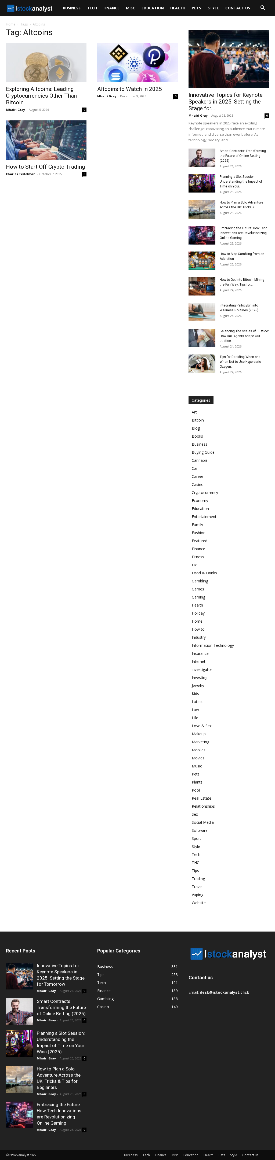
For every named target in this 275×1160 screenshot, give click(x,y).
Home (10, 24)
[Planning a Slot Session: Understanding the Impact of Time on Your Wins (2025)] (202, 183)
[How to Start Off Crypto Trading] (46, 140)
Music (197, 766)
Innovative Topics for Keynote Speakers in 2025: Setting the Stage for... (226, 102)
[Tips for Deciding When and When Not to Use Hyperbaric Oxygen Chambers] (202, 363)
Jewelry (198, 685)
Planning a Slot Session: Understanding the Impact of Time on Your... (241, 181)
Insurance (200, 653)
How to (198, 629)
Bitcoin (198, 420)
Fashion (198, 532)
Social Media (203, 822)
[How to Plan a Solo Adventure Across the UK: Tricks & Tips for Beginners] (202, 209)
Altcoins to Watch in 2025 (129, 89)
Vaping (197, 894)
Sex (195, 814)
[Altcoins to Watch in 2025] (137, 62)
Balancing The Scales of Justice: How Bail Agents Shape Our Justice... (244, 336)
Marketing (200, 741)
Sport (196, 838)
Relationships (203, 806)
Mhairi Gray (15, 110)
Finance (111, 7)
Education (153, 7)
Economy (200, 500)
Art (194, 412)
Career (197, 476)
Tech (92, 7)
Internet (198, 661)
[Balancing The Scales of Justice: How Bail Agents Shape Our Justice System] (202, 338)
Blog (196, 428)
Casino (198, 484)
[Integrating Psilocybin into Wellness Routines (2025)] (202, 312)
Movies (198, 757)
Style (213, 7)
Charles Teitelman (20, 174)
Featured (199, 540)
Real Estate (201, 798)
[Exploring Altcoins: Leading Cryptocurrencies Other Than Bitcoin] (46, 62)
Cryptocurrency (205, 492)
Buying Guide (203, 452)
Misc (130, 7)
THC (195, 862)
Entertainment (204, 516)
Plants (197, 782)
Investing (199, 677)
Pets (196, 7)
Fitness (198, 556)
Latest (197, 701)
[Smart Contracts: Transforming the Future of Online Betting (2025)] (202, 158)
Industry (199, 637)
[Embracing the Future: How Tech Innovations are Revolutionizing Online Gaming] (202, 235)
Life (195, 717)
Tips (195, 870)
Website (199, 902)
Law (195, 709)
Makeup (199, 733)
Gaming (198, 597)
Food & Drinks (204, 572)
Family (197, 524)
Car (195, 468)
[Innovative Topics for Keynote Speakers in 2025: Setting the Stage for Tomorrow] (229, 59)
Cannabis (200, 460)
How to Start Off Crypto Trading (45, 167)
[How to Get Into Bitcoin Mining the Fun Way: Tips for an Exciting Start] (202, 286)
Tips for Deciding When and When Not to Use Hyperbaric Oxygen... (240, 361)
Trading (198, 878)
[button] (262, 8)
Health (177, 7)
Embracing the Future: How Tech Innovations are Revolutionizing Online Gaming (243, 233)
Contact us (237, 7)
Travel (197, 886)
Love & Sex (202, 725)
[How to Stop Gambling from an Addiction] (202, 261)
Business (72, 7)
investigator (202, 669)
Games (198, 589)
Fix (194, 564)
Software (200, 830)
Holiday (198, 613)
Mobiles (198, 749)
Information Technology (213, 645)
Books (197, 436)
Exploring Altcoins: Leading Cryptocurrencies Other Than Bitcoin (41, 96)
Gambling (200, 580)
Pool (196, 790)
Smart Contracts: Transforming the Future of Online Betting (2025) (243, 155)
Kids (195, 693)
